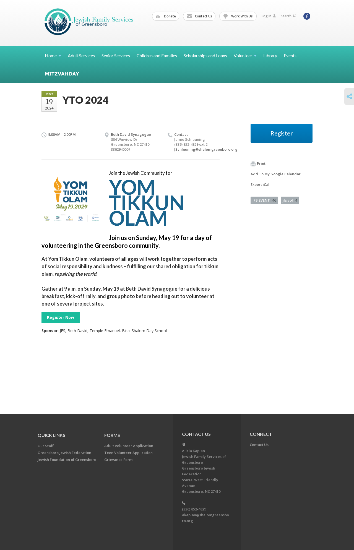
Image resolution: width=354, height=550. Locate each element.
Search (286, 16)
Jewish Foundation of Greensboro (67, 459)
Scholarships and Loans (205, 55)
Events (290, 55)
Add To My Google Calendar (276, 173)
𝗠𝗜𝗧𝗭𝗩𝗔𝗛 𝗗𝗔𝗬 (62, 73)
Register (281, 133)
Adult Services (81, 55)
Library (270, 55)
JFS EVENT (264, 200)
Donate (169, 16)
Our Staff (45, 445)
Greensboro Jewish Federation (64, 452)
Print (261, 163)
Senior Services (115, 55)
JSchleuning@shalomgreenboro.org (206, 149)
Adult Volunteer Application (128, 445)
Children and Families (157, 55)
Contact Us (203, 16)
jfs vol (290, 200)
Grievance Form (118, 459)
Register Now (60, 317)
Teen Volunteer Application (128, 452)
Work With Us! (241, 16)
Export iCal (260, 184)
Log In (266, 16)
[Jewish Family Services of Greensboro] (89, 23)
